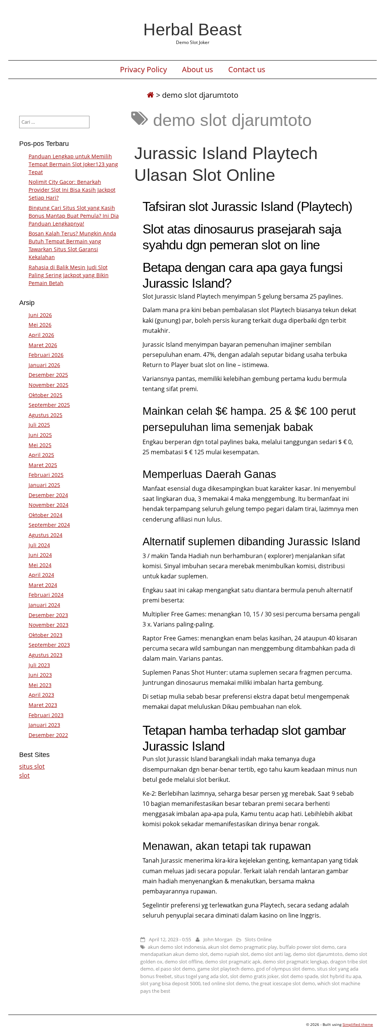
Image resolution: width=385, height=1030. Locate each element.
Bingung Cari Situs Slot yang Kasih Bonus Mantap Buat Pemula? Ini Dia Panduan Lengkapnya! (74, 215)
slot (24, 775)
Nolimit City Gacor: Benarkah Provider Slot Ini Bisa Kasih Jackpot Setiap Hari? (72, 189)
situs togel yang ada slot (201, 976)
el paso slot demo (175, 968)
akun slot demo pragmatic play (242, 947)
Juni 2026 (40, 315)
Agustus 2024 (45, 535)
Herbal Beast (192, 29)
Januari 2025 (44, 484)
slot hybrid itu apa (340, 976)
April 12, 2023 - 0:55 (170, 939)
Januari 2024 (44, 604)
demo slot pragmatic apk (233, 961)
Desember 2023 (48, 615)
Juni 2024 (40, 554)
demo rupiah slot (229, 954)
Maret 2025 (43, 465)
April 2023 (41, 694)
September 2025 (49, 404)
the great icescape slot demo (283, 983)
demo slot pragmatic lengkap (295, 961)
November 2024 (48, 504)
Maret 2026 (43, 345)
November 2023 (48, 624)
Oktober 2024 (45, 515)
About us (197, 69)
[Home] (150, 95)
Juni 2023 (40, 674)
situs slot (32, 766)
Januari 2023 (44, 724)
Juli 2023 (39, 665)
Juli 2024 (39, 545)
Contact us (246, 69)
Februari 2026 (46, 354)
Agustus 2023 (45, 654)
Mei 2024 (40, 565)
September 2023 (49, 644)
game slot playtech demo (225, 968)
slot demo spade (299, 976)
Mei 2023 (40, 685)
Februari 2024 (46, 594)
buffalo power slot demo (307, 947)
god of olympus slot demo (285, 968)
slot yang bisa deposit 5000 (170, 983)
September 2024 (49, 524)
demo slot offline (184, 961)
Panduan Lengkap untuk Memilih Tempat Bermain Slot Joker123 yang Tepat (73, 164)
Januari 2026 (44, 365)
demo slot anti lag (271, 954)
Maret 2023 (43, 704)
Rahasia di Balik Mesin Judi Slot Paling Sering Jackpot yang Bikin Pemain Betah (69, 275)
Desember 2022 (48, 735)
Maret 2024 (43, 585)
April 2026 (41, 334)
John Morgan (217, 939)
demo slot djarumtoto (318, 954)
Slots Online (258, 939)
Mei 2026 (40, 324)
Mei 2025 (40, 445)
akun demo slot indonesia (177, 947)
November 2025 (48, 384)
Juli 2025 (39, 424)
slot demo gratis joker (254, 976)
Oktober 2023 (45, 635)
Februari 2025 (46, 474)
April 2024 (41, 574)
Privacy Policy (143, 69)
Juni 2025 (40, 434)
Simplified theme (358, 1024)
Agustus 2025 (45, 415)
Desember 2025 (48, 374)
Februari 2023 (46, 715)
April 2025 (41, 454)
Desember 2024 (48, 495)
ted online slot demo (226, 983)
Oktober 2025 (45, 395)
